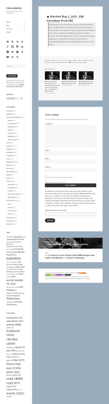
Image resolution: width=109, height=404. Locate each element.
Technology (9, 218)
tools (20, 286)
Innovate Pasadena (11, 262)
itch (17, 357)
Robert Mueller (55, 62)
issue (10, 357)
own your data (17, 269)
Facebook (19, 249)
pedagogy (9, 272)
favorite (9, 354)
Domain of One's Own (14, 246)
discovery (10, 244)
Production (11, 133)
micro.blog (18, 264)
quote (17, 375)
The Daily (11, 283)
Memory (9, 165)
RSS (13, 276)
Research (9, 29)
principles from (73, 273)
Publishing (11, 136)
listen (13, 364)
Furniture (9, 146)
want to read (11, 293)
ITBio (19, 262)
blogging (18, 237)
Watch (91, 60)
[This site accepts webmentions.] (58, 275)
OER (11, 269)
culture (18, 242)
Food (7, 143)
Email (47, 159)
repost (11, 386)
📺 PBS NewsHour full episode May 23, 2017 (86, 82)
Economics (9, 111)
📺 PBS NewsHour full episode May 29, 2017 (69, 82)
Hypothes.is (11, 254)
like (18, 360)
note (13, 368)
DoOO (8, 249)
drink (20, 347)
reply (13, 383)
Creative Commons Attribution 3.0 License (77, 279)
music (8, 269)
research (9, 277)
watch (15, 393)
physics (16, 272)
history (21, 251)
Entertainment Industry (13, 117)
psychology (14, 274)
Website (48, 167)
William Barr (64, 62)
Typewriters (10, 221)
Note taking (10, 172)
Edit (9, 204)
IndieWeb (9, 149)
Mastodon (10, 265)
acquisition (14, 317)
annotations (10, 237)
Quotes (10, 214)
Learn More (73, 205)
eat (10, 350)
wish (8, 396)
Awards (10, 120)
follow (19, 353)
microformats (11, 267)
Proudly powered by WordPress (55, 273)
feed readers (11, 252)
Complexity (11, 188)
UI (16, 290)
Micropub (21, 267)
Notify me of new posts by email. (55, 182)
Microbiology (12, 197)
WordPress (9, 224)
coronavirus (10, 242)
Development (12, 123)
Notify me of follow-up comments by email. (59, 177)
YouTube (18, 301)
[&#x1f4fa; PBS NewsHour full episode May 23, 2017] (86, 75)
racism (20, 274)
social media (14, 280)
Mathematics (10, 162)
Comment (49, 124)
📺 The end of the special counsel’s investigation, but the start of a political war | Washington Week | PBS (52, 86)
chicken (10, 347)
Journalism (9, 152)
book (85, 62)
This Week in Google (12, 287)
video (19, 390)
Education (9, 114)
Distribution (11, 127)
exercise (20, 351)
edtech (12, 249)
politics (21, 272)
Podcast (8, 175)
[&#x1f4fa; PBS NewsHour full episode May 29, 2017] (69, 75)
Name (47, 150)
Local (8, 159)
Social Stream (10, 200)
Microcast (9, 168)
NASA (48, 62)
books (24, 237)
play (9, 375)
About (8, 22)
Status (49, 60)
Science (8, 181)
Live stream (11, 211)
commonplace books (15, 239)
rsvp (11, 389)
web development (13, 296)
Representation (12, 140)
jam (9, 360)
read (14, 378)
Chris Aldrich (14, 8)
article (13, 324)
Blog (7, 25)
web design (20, 293)
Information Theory (14, 194)
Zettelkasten (11, 304)
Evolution (11, 191)
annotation (14, 320)
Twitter (10, 290)
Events (10, 207)
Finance (10, 130)
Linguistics (9, 156)
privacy (8, 274)
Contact (8, 32)
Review (8, 178)
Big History (11, 184)
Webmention (13, 298)
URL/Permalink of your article (56, 210)
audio (10, 327)
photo (13, 372)
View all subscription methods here (15, 85)
